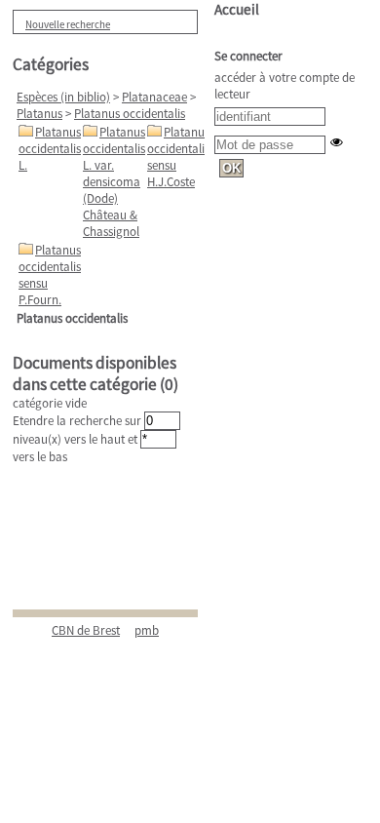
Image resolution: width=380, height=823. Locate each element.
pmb (146, 630)
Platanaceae (154, 97)
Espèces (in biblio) (63, 97)
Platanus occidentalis (129, 113)
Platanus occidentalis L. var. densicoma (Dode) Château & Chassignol (114, 182)
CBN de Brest (86, 630)
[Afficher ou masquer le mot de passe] (336, 142)
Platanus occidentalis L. (50, 149)
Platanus (39, 113)
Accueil (236, 9)
